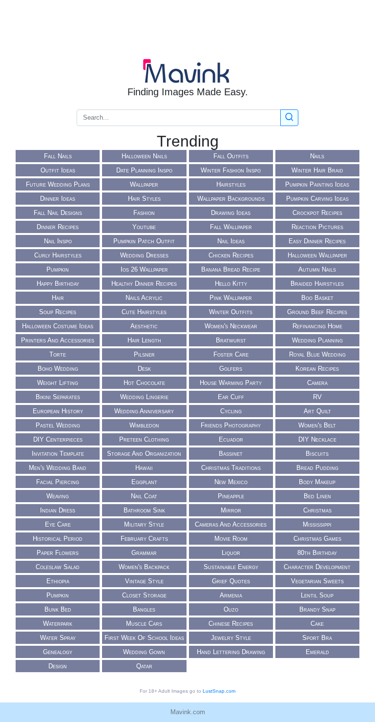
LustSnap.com (219, 691)
